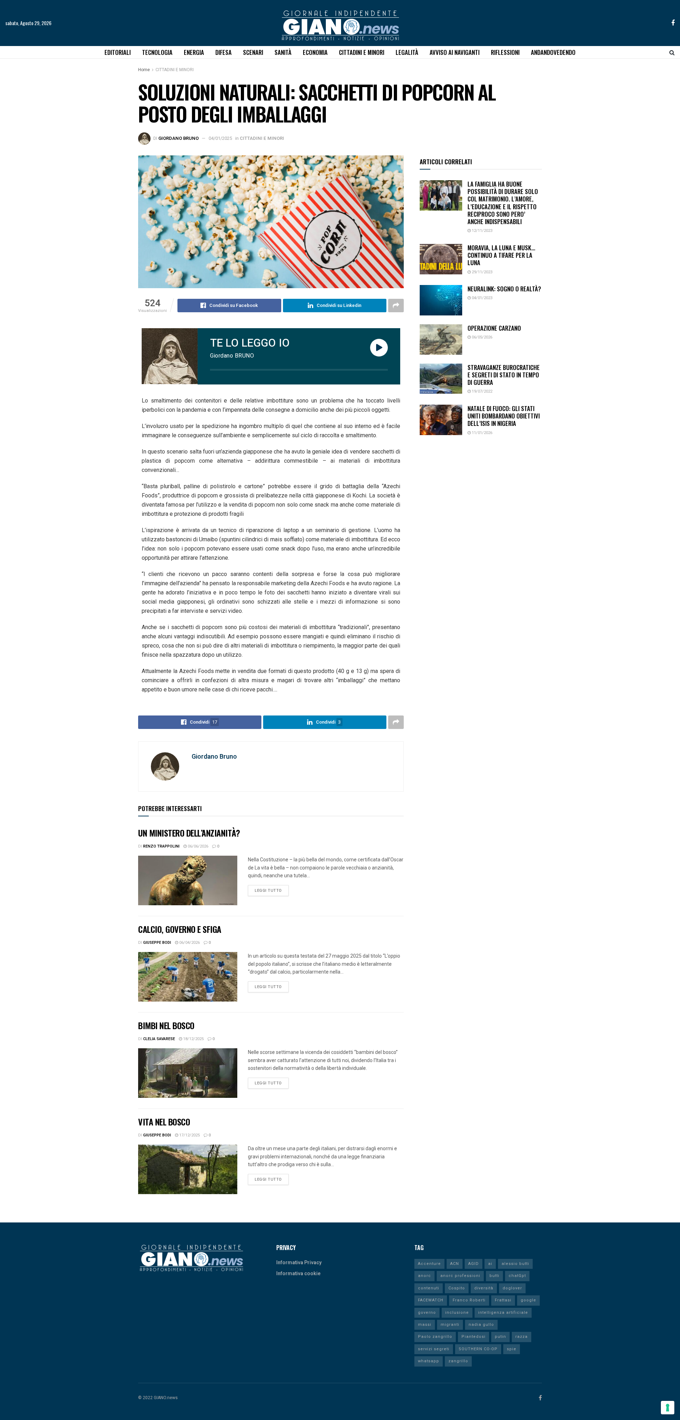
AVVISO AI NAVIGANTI (455, 52)
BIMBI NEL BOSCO (166, 1025)
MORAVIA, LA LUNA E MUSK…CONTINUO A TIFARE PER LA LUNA (501, 255)
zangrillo (458, 1361)
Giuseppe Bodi (157, 943)
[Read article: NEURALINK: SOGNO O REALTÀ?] (441, 300)
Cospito (456, 1288)
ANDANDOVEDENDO (553, 52)
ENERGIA (194, 52)
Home (144, 70)
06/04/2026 (189, 943)
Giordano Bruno (178, 138)
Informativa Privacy (299, 1262)
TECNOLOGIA (157, 52)
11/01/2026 (481, 433)
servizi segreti (433, 1349)
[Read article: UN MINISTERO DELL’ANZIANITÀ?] (187, 880)
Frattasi (503, 1300)
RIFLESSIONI (505, 52)
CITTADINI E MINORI (361, 52)
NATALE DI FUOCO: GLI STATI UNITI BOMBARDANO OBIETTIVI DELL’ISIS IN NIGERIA (504, 416)
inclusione (457, 1313)
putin (500, 1337)
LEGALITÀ (407, 52)
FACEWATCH (430, 1300)
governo (427, 1313)
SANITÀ (282, 52)
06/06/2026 (197, 846)
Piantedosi (473, 1337)
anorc (424, 1276)
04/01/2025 (220, 138)
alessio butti (515, 1264)
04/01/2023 (481, 298)
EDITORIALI (117, 52)
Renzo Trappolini (161, 846)
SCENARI (253, 52)
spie (511, 1349)
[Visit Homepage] (340, 23)
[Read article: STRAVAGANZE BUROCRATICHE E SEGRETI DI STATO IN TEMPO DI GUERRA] (441, 379)
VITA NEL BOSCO (164, 1121)
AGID (473, 1264)
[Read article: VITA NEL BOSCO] (187, 1169)
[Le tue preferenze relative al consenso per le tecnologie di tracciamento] (667, 1407)
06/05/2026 (481, 337)
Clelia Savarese (159, 1039)
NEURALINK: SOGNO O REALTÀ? (504, 288)
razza (521, 1337)
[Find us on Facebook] (673, 23)
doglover (512, 1288)
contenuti (428, 1288)
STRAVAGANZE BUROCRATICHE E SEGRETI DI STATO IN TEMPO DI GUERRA (504, 375)
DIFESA (223, 52)
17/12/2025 (189, 1135)
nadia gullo (481, 1325)
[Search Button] (672, 52)
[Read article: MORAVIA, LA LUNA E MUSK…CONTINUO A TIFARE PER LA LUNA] (441, 259)
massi (424, 1325)
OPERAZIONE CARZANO (494, 328)
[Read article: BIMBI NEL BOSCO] (187, 1073)
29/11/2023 (481, 272)
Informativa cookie (298, 1273)
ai (490, 1264)
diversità (483, 1288)
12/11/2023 (481, 231)
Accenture (429, 1264)
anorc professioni (460, 1276)
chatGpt (517, 1276)
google (528, 1300)
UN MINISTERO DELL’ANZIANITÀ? (189, 832)
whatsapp (428, 1361)
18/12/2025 (193, 1039)
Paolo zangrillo (435, 1337)
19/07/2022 (481, 391)
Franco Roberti (469, 1300)
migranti (450, 1325)
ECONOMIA (315, 52)
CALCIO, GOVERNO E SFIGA (179, 929)
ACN (454, 1264)
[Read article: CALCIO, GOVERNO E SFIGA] (187, 977)
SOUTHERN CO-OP (478, 1349)
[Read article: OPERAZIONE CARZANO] (441, 339)
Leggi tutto (272, 889)
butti (494, 1276)
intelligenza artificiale (503, 1313)
